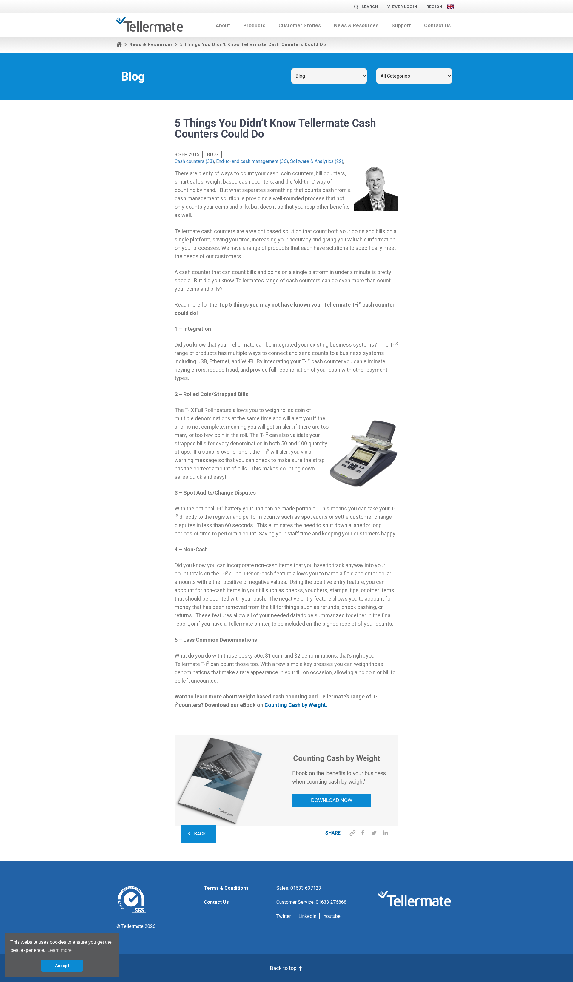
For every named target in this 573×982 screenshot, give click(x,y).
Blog (212, 154)
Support (401, 25)
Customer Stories (299, 25)
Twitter (283, 916)
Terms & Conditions (226, 888)
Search (369, 6)
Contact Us (437, 25)
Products (254, 25)
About (223, 25)
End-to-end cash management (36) (252, 161)
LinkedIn (307, 916)
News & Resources (356, 25)
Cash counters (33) (194, 161)
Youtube (332, 916)
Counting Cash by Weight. (295, 705)
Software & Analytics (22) (316, 161)
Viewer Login (402, 6)
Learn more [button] (59, 950)
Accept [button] (62, 965)
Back (200, 834)
